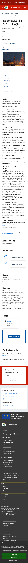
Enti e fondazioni (7, 447)
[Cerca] (25, 7)
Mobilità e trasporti (7, 466)
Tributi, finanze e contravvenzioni (11, 475)
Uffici (4, 445)
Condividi (5, 43)
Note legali (5, 538)
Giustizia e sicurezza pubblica (10, 473)
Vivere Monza (9, 13)
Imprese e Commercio (8, 462)
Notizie (4, 486)
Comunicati (5, 488)
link (1, 551)
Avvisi (4, 491)
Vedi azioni (12, 43)
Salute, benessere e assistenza (10, 477)
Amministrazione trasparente (10, 532)
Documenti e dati (7, 453)
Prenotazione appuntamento (9, 521)
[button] (14, 560)
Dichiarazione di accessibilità (9, 540)
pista (3, 225)
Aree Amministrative (8, 442)
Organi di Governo (7, 440)
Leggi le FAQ (6, 525)
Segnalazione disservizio (8, 523)
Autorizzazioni (6, 480)
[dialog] (14, 552)
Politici (4, 449)
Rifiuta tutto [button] (14, 557)
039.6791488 (5, 355)
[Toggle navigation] (3, 7)
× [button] (26, 542)
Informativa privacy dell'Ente (9, 536)
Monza (9, 321)
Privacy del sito (6, 534)
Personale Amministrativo (9, 451)
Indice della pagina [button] (8, 71)
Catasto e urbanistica (8, 464)
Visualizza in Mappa (14, 336)
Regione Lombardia (6, 2)
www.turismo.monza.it (7, 233)
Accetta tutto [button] (14, 554)
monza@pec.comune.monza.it (10, 513)
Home (3, 13)
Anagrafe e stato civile (8, 460)
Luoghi (4, 497)
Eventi (16, 13)
